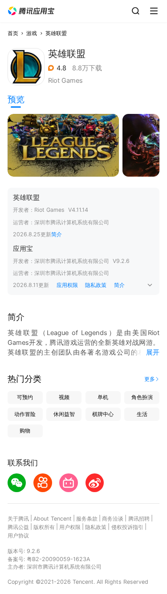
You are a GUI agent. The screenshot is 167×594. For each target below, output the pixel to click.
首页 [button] (13, 33)
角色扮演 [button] (142, 397)
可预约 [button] (25, 397)
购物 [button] (25, 430)
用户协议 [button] (18, 535)
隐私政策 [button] (95, 285)
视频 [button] (64, 397)
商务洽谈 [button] (112, 518)
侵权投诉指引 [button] (127, 527)
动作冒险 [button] (25, 414)
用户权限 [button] (70, 527)
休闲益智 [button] (64, 414)
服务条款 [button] (87, 518)
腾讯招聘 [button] (139, 518)
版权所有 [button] (44, 527)
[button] (31, 11)
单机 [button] (103, 397)
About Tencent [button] (52, 518)
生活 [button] (142, 414)
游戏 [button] (31, 33)
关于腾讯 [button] (18, 518)
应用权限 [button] (67, 285)
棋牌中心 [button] (103, 414)
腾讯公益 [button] (18, 527)
